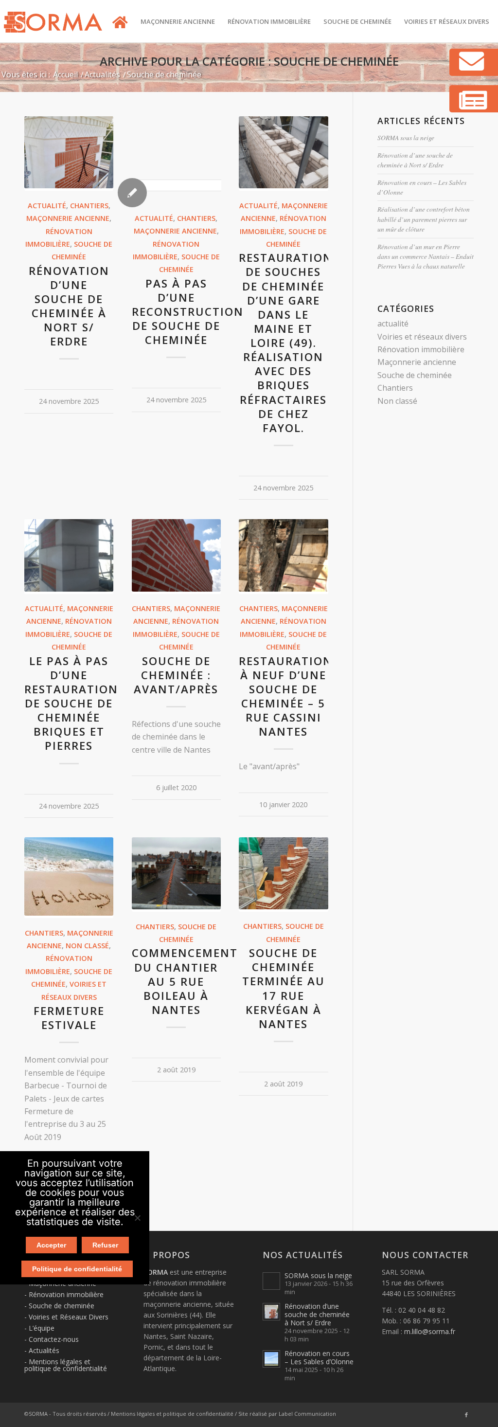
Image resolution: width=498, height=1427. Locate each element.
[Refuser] (137, 1218)
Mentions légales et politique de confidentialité (65, 1365)
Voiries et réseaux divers (422, 336)
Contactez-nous (54, 1339)
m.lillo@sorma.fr (429, 1331)
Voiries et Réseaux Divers (68, 1316)
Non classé (87, 945)
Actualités (44, 1350)
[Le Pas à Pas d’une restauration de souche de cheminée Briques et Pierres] (68, 588)
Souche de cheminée (414, 375)
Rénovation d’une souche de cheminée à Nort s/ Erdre (69, 306)
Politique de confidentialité (77, 1269)
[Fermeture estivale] (68, 912)
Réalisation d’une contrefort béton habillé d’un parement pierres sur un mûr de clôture (423, 219)
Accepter (51, 1245)
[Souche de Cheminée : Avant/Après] (176, 588)
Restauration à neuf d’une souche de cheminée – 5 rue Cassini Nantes (286, 696)
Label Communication (307, 1413)
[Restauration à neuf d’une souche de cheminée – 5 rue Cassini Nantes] (283, 588)
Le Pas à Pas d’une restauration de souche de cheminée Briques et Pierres (71, 703)
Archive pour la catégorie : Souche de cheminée (249, 61)
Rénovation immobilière (420, 349)
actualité (47, 205)
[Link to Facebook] (466, 1415)
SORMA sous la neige (405, 137)
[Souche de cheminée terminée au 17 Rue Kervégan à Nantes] (283, 906)
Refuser (105, 1245)
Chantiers (89, 205)
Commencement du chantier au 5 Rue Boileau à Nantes (185, 981)
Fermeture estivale (69, 1017)
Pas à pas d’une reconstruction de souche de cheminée (188, 312)
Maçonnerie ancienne (67, 218)
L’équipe (41, 1328)
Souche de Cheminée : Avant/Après (176, 675)
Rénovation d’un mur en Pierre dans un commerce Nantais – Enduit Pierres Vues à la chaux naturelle (425, 256)
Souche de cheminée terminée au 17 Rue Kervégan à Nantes (283, 988)
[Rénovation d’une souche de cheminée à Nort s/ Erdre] (68, 185)
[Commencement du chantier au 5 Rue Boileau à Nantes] (176, 906)
